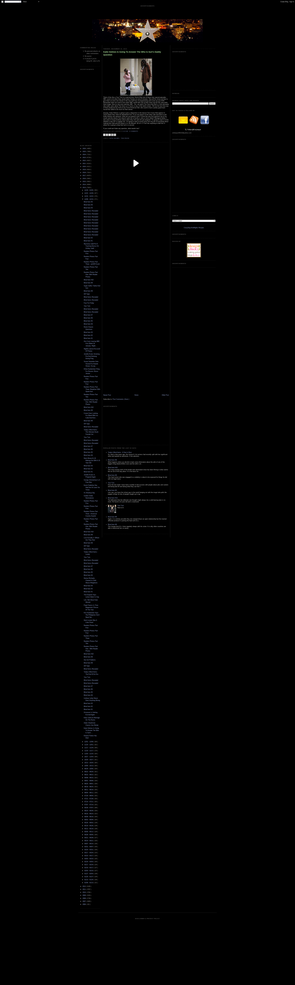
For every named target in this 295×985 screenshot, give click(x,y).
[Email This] (104, 135)
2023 (84, 157)
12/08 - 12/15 (89, 199)
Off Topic (87, 294)
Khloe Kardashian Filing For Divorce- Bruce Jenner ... (92, 371)
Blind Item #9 (88, 283)
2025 (84, 151)
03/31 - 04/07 (89, 846)
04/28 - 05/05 (89, 835)
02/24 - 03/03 (89, 861)
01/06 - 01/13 (89, 882)
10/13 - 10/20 (89, 763)
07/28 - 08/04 (89, 796)
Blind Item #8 (88, 291)
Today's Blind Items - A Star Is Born (120, 452)
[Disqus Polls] (136, 212)
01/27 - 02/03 (89, 873)
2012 (84, 886)
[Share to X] (109, 135)
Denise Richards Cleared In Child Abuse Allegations (90, 580)
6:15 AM (125, 131)
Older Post (165, 395)
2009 (84, 895)
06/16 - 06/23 (89, 814)
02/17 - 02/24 (89, 864)
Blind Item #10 (88, 280)
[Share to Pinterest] (115, 135)
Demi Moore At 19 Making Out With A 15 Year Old (92, 460)
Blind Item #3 (88, 208)
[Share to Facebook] (112, 135)
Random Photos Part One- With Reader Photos (91, 274)
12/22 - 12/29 (89, 193)
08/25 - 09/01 (89, 784)
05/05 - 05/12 (89, 832)
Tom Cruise (125, 138)
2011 (84, 889)
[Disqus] (136, 269)
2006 (84, 904)
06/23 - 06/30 (89, 811)
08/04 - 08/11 (89, 793)
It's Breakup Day (89, 493)
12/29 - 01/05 (89, 190)
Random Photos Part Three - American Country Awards (91, 514)
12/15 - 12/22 (89, 196)
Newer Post (107, 395)
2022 (84, 160)
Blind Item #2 (88, 238)
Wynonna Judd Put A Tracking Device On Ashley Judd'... (91, 246)
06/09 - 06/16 (89, 817)
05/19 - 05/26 (89, 826)
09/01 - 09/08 (89, 781)
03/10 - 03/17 (89, 855)
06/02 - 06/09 (89, 820)
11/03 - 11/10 (89, 754)
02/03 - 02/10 (89, 870)
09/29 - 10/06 (89, 769)
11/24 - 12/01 (89, 745)
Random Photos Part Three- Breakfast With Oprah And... (92, 389)
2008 (84, 898)
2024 (84, 154)
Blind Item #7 (88, 315)
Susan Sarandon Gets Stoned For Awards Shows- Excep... (91, 364)
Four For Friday (89, 303)
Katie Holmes (114, 138)
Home (136, 395)
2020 (84, 166)
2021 (84, 163)
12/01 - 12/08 (89, 742)
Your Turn (87, 306)
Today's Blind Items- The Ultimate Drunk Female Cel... (91, 432)
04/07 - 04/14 (89, 843)
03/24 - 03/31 (89, 849)
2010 (84, 892)
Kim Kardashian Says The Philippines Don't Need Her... (92, 615)
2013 (84, 187)
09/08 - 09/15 (89, 778)
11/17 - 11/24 (89, 748)
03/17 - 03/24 (89, 852)
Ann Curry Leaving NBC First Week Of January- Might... (92, 343)
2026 (84, 148)
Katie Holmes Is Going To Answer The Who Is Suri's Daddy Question (132, 53)
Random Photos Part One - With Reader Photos (91, 649)
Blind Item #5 (88, 202)
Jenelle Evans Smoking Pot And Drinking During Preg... (92, 356)
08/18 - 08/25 (89, 787)
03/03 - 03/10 (89, 858)
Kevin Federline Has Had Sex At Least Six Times (92, 487)
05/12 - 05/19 (89, 829)
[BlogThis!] (107, 135)
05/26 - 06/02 (89, 823)
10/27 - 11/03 (89, 757)
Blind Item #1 (88, 241)
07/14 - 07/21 (89, 802)
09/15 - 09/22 (89, 775)
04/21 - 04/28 (89, 838)
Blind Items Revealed (91, 211)
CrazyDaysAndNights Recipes (194, 228)
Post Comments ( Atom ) (121, 399)
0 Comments (133, 131)
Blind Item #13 (113, 498)
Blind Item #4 (88, 205)
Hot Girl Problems (90, 660)
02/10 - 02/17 (89, 867)
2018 (84, 172)
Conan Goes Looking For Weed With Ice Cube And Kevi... (91, 415)
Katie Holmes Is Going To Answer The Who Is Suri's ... (91, 730)
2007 (84, 901)
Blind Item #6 (88, 318)
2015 (84, 181)
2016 (84, 178)
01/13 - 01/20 (89, 879)
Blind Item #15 (113, 467)
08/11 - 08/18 (89, 790)
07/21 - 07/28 (89, 799)
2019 (84, 169)
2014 (84, 184)
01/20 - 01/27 (89, 876)
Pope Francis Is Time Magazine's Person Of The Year (91, 607)
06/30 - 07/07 (89, 808)
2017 (84, 175)
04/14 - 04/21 (89, 841)
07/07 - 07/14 (89, 805)
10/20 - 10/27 (89, 760)
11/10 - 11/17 (89, 751)
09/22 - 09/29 (89, 772)
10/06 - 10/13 (89, 766)
